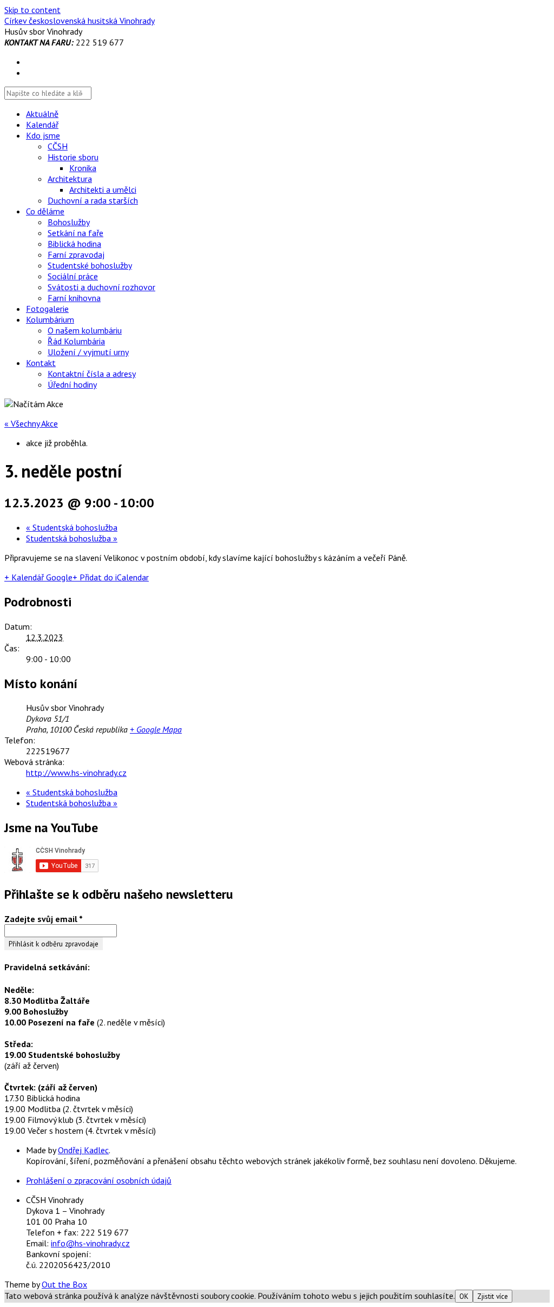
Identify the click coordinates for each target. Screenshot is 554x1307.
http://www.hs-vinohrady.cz (76, 772)
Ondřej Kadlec (83, 1150)
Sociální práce (73, 276)
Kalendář (42, 124)
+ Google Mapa (156, 729)
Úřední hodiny (72, 384)
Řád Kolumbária (76, 341)
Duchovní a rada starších (93, 200)
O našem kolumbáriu (85, 330)
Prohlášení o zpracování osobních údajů (99, 1180)
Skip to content (32, 9)
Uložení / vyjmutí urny (88, 352)
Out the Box (64, 1284)
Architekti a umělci (102, 189)
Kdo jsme (43, 135)
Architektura (70, 178)
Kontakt (41, 362)
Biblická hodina (74, 243)
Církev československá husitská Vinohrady (79, 20)
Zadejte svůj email (43, 918)
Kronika (82, 167)
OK (464, 1296)
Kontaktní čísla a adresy (92, 373)
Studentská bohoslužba (71, 527)
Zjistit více (492, 1296)
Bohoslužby (69, 222)
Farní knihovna (74, 297)
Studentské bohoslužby (90, 265)
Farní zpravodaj (76, 254)
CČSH (58, 146)
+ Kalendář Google (38, 577)
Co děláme (45, 211)
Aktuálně (42, 113)
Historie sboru (73, 157)
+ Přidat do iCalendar (110, 577)
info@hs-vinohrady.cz (90, 1243)
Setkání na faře (75, 232)
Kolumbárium (50, 319)
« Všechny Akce (31, 423)
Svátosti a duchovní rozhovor (101, 287)
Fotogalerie (47, 308)
